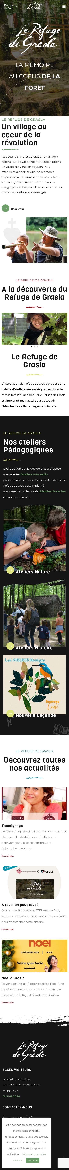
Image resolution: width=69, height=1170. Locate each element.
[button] (64, 6)
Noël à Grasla (13, 978)
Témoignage (12, 826)
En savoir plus (8, 856)
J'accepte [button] (33, 1160)
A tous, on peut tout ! (20, 904)
